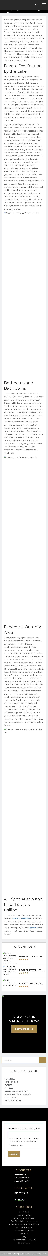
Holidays (9, 1088)
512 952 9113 (21, 1193)
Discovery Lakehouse (20, 918)
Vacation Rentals (14, 1101)
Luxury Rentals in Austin (24, 1218)
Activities (10, 1079)
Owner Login (24, 1243)
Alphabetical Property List (24, 1240)
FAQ (24, 1237)
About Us (24, 1234)
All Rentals (24, 1212)
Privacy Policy (41, 1254)
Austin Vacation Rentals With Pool (24, 1224)
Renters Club (20, 1175)
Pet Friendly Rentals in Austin (24, 1221)
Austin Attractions (24, 1227)
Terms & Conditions (26, 1254)
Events (8, 1085)
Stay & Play (10, 1098)
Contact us (34, 928)
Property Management (17, 1091)
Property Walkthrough (18, 1094)
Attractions (11, 1082)
